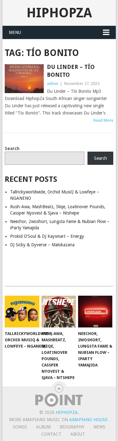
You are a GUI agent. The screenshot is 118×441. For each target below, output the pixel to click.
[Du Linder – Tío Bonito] (24, 78)
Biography (72, 426)
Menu (15, 32)
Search (12, 148)
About (77, 434)
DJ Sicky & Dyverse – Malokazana (42, 244)
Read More (103, 120)
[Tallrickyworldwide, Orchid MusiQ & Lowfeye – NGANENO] (22, 312)
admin (52, 83)
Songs (20, 426)
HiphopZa (59, 12)
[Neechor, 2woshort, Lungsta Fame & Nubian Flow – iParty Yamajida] (95, 312)
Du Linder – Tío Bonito (71, 71)
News (99, 426)
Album (43, 426)
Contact (51, 434)
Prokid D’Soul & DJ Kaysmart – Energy (47, 236)
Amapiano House (88, 419)
